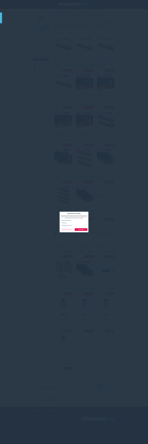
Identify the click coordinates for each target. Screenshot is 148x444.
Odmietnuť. (81, 217)
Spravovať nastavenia (67, 229)
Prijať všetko (81, 229)
